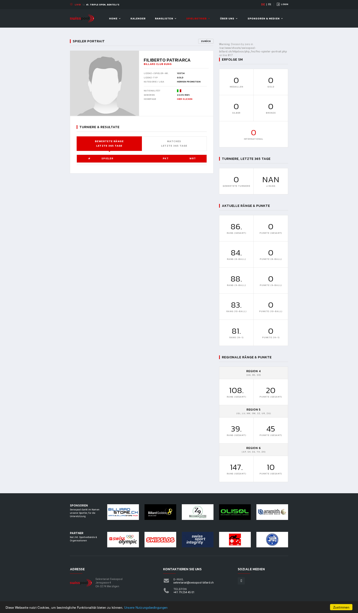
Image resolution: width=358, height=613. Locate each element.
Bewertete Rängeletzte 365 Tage (109, 143)
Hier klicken (184, 99)
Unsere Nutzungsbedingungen (146, 607)
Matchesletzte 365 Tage (174, 143)
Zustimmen (341, 607)
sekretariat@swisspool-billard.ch (193, 582)
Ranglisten (164, 18)
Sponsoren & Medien (264, 18)
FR (269, 4)
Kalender (138, 18)
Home (113, 18)
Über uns (227, 18)
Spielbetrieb (196, 18)
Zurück (206, 41)
